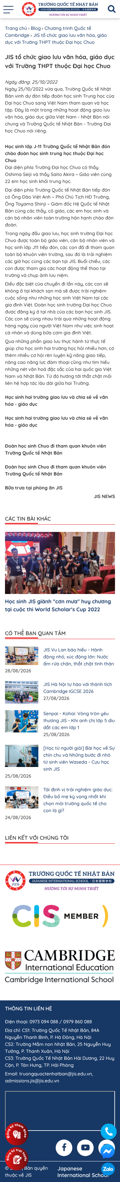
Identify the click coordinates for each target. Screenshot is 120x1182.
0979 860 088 (77, 1022)
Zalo (108, 1170)
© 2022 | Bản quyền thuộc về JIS (26, 1171)
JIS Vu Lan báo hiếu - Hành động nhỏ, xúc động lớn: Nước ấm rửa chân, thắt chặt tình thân (78, 657)
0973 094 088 (43, 1022)
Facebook (107, 1151)
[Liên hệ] (108, 1129)
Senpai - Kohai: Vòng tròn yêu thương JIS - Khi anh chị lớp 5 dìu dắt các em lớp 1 (79, 720)
